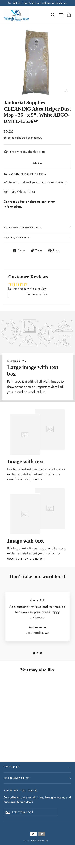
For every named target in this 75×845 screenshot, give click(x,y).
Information (17, 777)
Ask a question (17, 237)
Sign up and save (20, 790)
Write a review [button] (37, 294)
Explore (12, 767)
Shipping (9, 138)
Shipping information (23, 227)
